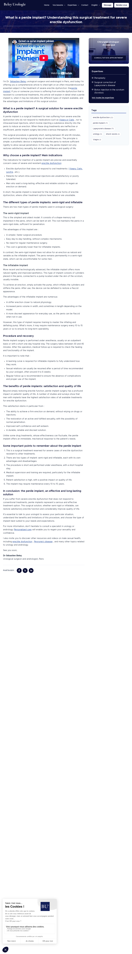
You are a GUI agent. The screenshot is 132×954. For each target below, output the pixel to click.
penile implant (100, 123)
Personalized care (23, 530)
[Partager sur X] (25, 570)
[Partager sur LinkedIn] (31, 570)
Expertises (72, 5)
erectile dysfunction (51, 163)
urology (97, 134)
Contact (84, 5)
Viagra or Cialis (66, 120)
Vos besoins (58, 5)
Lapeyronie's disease (103, 129)
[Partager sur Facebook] (19, 570)
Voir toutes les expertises (103, 98)
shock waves (113, 134)
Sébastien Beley (18, 81)
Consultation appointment (108, 58)
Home (46, 5)
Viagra (97, 140)
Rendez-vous (121, 5)
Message (107, 5)
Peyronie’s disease (43, 542)
